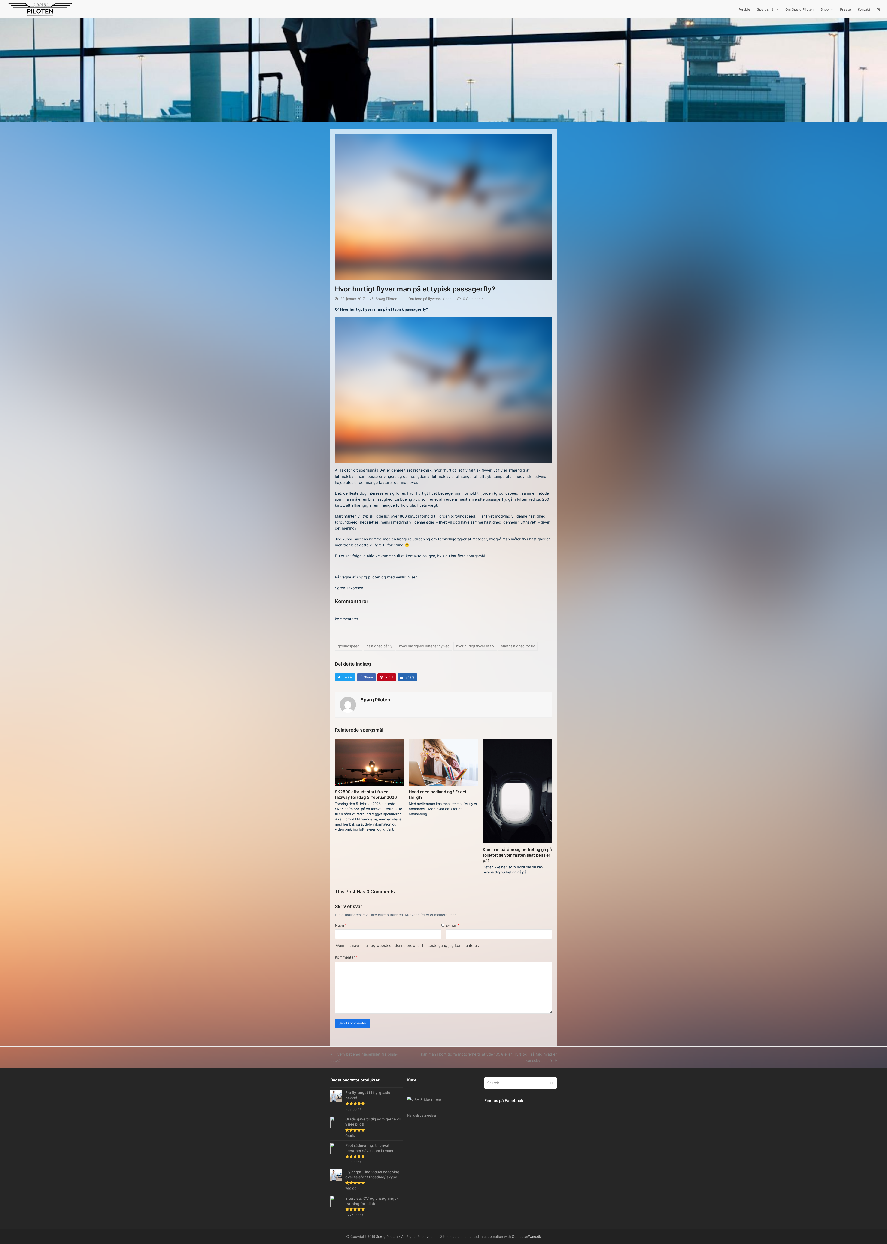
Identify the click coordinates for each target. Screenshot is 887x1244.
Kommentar (346, 957)
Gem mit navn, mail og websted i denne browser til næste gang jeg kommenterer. (407, 945)
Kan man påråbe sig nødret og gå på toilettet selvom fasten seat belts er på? (517, 855)
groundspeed (348, 646)
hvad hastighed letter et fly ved (424, 646)
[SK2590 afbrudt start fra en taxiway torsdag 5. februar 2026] (369, 762)
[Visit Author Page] (348, 704)
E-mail (452, 925)
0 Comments (473, 299)
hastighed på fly (379, 646)
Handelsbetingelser (421, 1115)
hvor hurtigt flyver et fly (475, 646)
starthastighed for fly (518, 646)
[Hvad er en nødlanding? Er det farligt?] (443, 762)
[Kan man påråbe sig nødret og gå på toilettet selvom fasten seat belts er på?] (517, 791)
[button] (879, 9)
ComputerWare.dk (526, 1237)
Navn (340, 925)
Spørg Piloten (386, 299)
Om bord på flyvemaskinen (430, 299)
